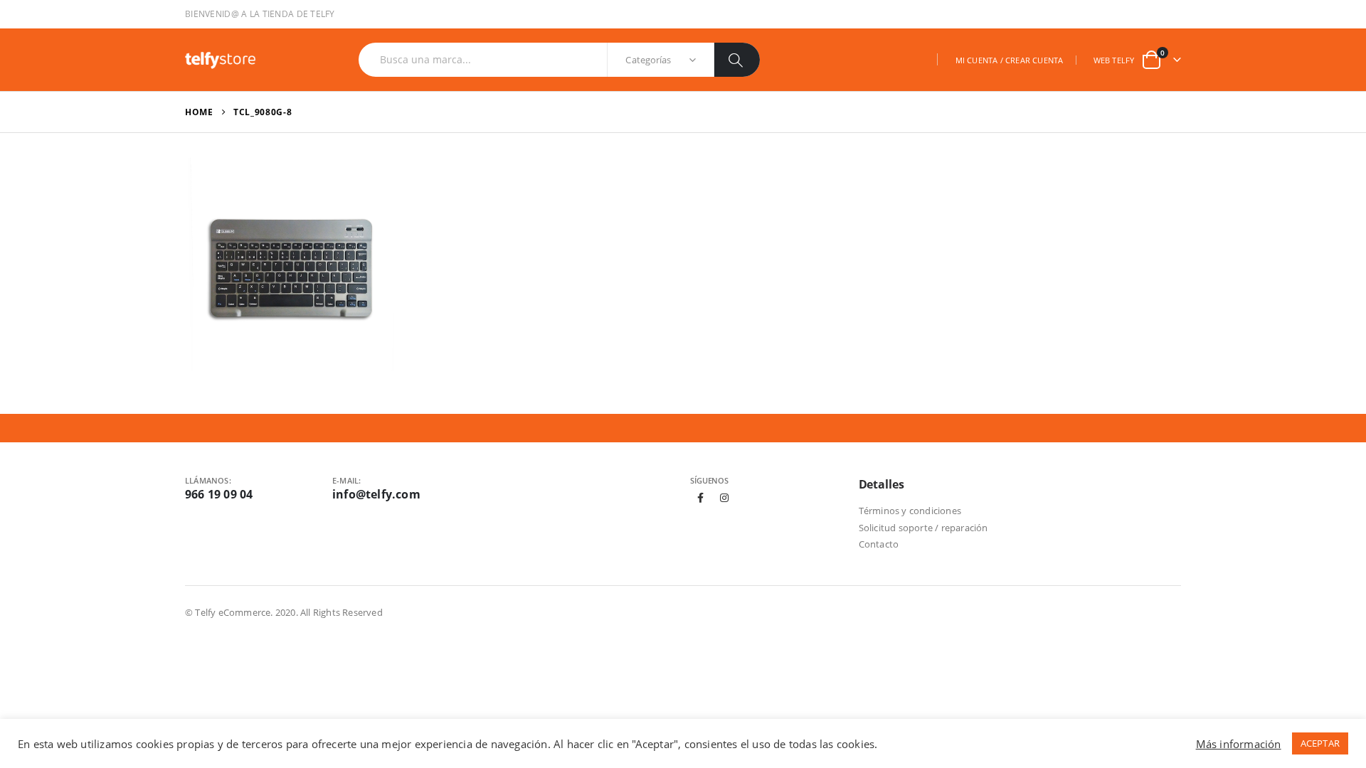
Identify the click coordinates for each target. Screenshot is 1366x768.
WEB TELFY (1114, 60)
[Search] (737, 60)
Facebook (700, 497)
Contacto (879, 544)
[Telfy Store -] (220, 59)
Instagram (724, 497)
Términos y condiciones (910, 510)
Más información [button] (1238, 743)
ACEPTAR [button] (1320, 743)
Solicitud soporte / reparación (923, 527)
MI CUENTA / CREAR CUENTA (1009, 60)
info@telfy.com (376, 494)
